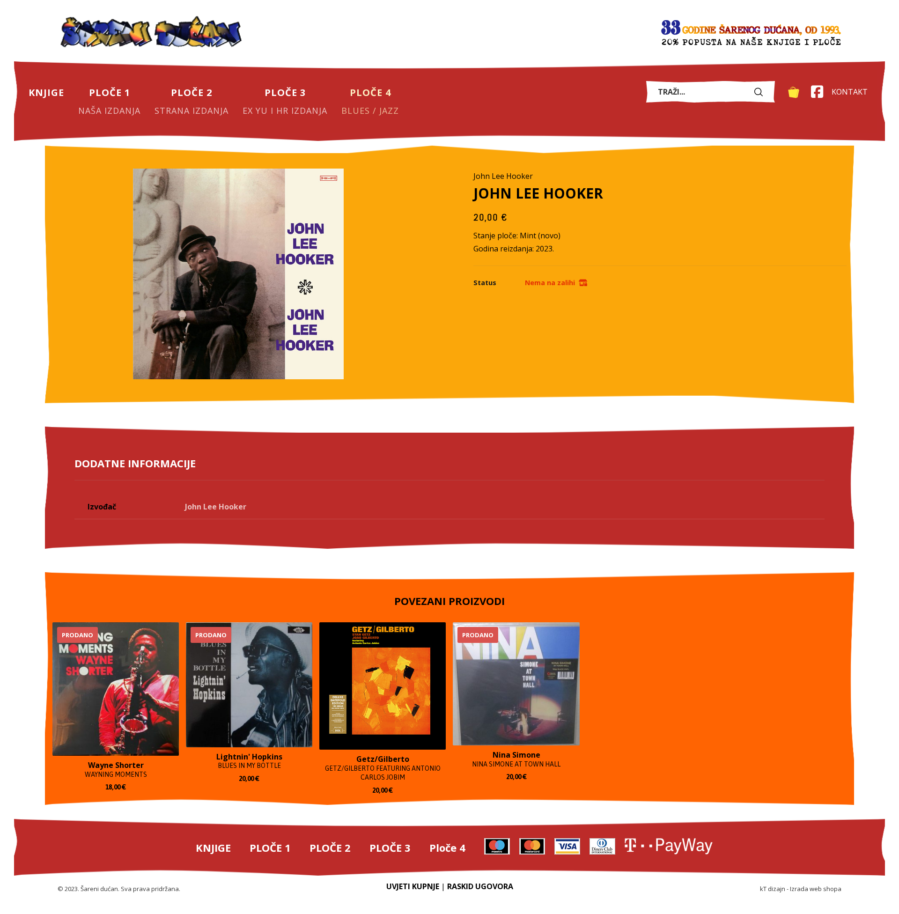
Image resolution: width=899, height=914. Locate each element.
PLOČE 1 (270, 847)
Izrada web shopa (815, 889)
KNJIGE (213, 847)
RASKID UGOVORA (480, 886)
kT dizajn (772, 889)
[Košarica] (793, 91)
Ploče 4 (447, 847)
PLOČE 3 (390, 847)
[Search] (760, 91)
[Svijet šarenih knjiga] (151, 33)
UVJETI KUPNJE (412, 886)
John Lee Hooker (215, 506)
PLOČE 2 (330, 847)
